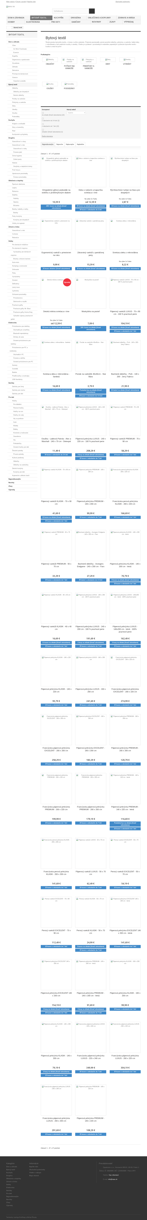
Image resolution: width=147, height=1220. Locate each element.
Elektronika (33, 22)
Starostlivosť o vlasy (19, 141)
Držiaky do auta (18, 337)
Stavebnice (17, 436)
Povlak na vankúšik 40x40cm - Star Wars (90, 375)
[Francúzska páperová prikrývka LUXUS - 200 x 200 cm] (56, 1100)
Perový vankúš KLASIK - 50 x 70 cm (91, 931)
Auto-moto (15, 262)
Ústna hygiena (17, 156)
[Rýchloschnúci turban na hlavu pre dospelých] (125, 171)
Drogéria (76, 17)
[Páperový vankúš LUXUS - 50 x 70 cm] (90, 853)
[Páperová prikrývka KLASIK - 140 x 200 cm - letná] (125, 545)
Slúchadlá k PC (18, 354)
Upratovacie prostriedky (20, 173)
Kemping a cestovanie (19, 266)
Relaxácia (15, 237)
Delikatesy (15, 284)
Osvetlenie (15, 63)
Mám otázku (10, 2)
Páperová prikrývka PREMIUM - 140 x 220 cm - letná (125, 808)
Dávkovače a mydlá (20, 301)
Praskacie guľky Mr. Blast (22, 308)
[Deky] (108, 59)
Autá (14, 422)
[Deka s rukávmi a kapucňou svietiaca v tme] (90, 171)
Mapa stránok (34, 1175)
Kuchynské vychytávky (20, 134)
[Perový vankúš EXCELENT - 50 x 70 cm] (125, 853)
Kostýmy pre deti (19, 472)
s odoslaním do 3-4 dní (50, 120)
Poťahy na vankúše (18, 99)
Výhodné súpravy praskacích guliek (22, 317)
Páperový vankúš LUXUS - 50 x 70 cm (91, 872)
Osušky (14, 113)
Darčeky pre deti (17, 393)
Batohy (15, 212)
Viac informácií (114, 1175)
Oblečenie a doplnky (99, 17)
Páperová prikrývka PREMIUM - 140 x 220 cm (91, 1119)
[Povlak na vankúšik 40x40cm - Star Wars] (90, 355)
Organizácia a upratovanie (21, 59)
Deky (14, 106)
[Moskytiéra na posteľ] (90, 293)
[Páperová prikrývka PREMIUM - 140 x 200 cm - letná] (90, 974)
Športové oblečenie (18, 184)
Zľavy (112, 21)
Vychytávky (16, 276)
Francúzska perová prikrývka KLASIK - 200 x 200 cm (56, 872)
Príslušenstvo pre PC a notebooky (19, 349)
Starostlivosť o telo (18, 145)
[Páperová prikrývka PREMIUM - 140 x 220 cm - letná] (125, 788)
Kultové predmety (18, 458)
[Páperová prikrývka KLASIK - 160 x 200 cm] (125, 974)
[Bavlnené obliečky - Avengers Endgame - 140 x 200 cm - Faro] (90, 545)
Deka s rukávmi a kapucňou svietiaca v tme (91, 191)
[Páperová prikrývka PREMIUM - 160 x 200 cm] (125, 729)
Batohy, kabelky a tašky (20, 209)
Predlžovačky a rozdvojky (20, 376)
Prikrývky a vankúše (19, 102)
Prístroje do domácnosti (20, 74)
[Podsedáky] (69, 84)
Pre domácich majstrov (20, 248)
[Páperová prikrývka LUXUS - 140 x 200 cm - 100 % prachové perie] (90, 608)
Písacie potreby (18, 454)
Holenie (14, 163)
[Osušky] (50, 84)
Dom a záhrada (16, 17)
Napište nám (33, 1167)
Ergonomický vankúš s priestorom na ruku (56, 253)
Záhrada (15, 67)
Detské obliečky (18, 95)
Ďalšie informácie (47, 136)
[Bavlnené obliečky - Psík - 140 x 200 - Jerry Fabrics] (125, 355)
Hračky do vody (18, 415)
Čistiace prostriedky (20, 177)
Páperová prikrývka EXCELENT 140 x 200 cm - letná (125, 931)
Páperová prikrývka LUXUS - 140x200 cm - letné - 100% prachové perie (125, 629)
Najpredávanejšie (14, 479)
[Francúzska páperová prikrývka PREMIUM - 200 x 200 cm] (90, 788)
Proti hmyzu (16, 170)
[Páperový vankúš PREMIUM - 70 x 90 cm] (125, 420)
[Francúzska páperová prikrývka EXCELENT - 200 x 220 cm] (125, 670)
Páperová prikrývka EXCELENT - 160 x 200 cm (90, 749)
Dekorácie (15, 70)
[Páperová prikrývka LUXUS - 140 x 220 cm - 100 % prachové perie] (90, 420)
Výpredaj (129, 21)
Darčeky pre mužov (18, 390)
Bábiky (15, 429)
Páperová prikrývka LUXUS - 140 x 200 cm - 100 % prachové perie (91, 627)
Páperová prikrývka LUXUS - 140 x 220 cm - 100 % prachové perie (91, 440)
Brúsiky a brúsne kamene (21, 259)
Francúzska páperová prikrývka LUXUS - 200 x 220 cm (125, 1057)
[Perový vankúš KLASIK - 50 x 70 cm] (90, 912)
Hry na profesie (18, 418)
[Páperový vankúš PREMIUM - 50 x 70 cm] (56, 545)
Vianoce (15, 77)
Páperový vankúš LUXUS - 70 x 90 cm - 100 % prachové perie (125, 312)
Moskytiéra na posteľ (91, 311)
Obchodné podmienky (123, 2)
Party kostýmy (17, 216)
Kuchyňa (58, 17)
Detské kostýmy (17, 468)
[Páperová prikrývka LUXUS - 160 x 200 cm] (90, 670)
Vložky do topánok (18, 223)
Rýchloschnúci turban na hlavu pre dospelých (125, 191)
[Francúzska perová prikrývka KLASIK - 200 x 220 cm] (125, 483)
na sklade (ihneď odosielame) (53, 115)
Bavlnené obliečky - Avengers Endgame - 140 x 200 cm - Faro (90, 565)
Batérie (14, 372)
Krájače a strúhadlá (18, 124)
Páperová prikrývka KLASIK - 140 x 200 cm (56, 1057)
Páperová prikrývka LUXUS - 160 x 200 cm (91, 690)
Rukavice (15, 191)
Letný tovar (16, 287)
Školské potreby (17, 450)
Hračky (14, 401)
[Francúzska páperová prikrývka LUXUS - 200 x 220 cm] (125, 1037)
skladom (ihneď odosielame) (52, 132)
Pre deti (55, 22)
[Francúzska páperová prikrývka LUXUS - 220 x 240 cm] (90, 1037)
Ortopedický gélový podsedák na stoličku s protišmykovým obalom (56, 191)
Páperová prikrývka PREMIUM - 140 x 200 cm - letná (91, 994)
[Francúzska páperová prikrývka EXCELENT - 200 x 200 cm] (56, 729)
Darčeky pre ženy (18, 386)
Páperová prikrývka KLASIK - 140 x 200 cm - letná (125, 565)
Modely (15, 426)
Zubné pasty (17, 159)
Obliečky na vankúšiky (20, 465)
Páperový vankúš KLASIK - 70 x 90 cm (56, 502)
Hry (14, 440)
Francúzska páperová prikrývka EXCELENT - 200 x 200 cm (56, 749)
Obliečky (15, 88)
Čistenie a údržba (19, 358)
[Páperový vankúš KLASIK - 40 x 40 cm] (56, 608)
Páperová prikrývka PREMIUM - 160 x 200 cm (125, 749)
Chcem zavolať (21, 2)
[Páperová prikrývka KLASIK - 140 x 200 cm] (56, 1037)
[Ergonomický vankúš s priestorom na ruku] (56, 234)
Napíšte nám (31, 2)
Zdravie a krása (126, 17)
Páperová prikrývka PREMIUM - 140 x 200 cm (91, 502)
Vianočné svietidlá (19, 81)
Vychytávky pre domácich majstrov (21, 253)
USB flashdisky (17, 379)
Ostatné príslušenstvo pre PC (23, 361)
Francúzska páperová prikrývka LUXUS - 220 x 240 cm (90, 1057)
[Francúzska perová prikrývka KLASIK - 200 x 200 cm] (56, 853)
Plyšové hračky (18, 408)
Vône (14, 45)
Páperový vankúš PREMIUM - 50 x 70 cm (56, 565)
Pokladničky (17, 443)
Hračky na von (18, 411)
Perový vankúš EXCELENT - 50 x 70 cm (125, 872)
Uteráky (14, 109)
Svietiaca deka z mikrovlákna (125, 252)
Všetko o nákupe (35, 1173)
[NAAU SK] (27, 10)
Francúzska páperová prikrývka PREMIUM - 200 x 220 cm (56, 808)
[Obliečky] (50, 59)
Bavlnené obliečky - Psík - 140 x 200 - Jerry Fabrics (125, 375)
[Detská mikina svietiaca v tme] (56, 293)
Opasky (15, 202)
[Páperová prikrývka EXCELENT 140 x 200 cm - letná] (125, 912)
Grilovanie (15, 269)
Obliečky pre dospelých (21, 92)
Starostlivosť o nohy (20, 148)
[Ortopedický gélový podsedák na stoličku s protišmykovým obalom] (56, 171)
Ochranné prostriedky (19, 294)
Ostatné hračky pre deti (21, 447)
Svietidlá (15, 369)
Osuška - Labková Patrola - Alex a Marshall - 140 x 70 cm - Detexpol (56, 440)
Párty (14, 273)
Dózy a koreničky (18, 127)
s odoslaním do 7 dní (50, 126)
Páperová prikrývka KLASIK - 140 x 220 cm (56, 690)
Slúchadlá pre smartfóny (21, 330)
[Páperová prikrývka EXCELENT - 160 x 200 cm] (90, 729)
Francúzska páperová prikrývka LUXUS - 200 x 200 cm (56, 1119)
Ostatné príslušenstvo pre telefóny (21, 342)
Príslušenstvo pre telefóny (21, 326)
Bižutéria (16, 205)
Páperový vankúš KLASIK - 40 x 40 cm (56, 627)
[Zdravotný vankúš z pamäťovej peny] (90, 234)
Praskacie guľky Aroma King (22, 312)
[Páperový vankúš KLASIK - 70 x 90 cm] (56, 483)
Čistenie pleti (17, 152)
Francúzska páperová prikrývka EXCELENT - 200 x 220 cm (125, 690)
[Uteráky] (127, 59)
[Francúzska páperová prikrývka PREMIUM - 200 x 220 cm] (56, 788)
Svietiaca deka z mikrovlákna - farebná (56, 375)
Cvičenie (15, 234)
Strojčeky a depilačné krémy (22, 166)
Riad (13, 131)
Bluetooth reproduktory (20, 333)
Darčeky (76, 22)
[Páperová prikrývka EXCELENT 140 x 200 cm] (56, 974)
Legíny (14, 188)
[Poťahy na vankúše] (69, 60)
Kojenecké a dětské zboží (21, 475)
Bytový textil (39, 17)
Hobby (11, 22)
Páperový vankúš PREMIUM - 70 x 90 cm (125, 440)
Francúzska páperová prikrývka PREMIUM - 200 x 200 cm (90, 808)
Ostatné (14, 280)
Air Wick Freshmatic (20, 49)
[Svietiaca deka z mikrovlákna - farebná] (56, 355)
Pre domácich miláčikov (20, 245)
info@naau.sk (112, 1179)
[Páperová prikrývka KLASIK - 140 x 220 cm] (56, 670)
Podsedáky (16, 116)
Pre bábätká (17, 404)
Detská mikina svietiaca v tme (56, 311)
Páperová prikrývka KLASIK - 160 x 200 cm (125, 994)
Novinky (96, 21)
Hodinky (16, 198)
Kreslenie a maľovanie (20, 433)
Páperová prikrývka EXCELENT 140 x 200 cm (56, 994)
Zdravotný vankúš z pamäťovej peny (90, 253)
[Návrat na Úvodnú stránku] (9, 27)
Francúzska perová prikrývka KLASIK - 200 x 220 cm (125, 502)
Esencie (16, 52)
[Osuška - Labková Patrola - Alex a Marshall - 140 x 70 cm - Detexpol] (56, 420)
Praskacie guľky (17, 305)
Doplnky (15, 195)
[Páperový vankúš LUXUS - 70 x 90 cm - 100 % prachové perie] (125, 293)
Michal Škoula (32, 1217)
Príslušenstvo (18, 298)
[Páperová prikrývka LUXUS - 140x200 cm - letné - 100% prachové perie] (125, 608)
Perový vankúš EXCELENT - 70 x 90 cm (56, 931)
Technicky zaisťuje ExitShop (15, 1217)
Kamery (14, 365)
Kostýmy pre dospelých (21, 220)
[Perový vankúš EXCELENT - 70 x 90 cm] (56, 912)
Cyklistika (15, 291)
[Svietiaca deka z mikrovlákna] (125, 234)
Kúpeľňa (15, 56)
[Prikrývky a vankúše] (88, 60)
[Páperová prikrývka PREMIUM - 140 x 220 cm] (90, 1100)
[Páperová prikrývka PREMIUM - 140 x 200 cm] (90, 483)
